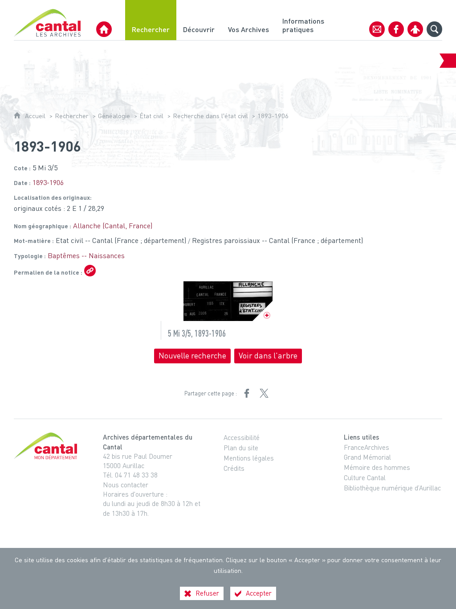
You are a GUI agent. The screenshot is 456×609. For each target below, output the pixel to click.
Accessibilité (242, 437)
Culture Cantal (365, 477)
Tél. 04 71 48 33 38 (130, 475)
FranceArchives (366, 447)
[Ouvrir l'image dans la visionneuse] (228, 301)
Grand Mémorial (367, 457)
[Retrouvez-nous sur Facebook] (396, 29)
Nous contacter (125, 485)
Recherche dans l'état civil (210, 115)
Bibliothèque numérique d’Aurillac (392, 488)
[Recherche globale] (434, 29)
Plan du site (241, 448)
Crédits (234, 468)
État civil (151, 115)
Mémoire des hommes (377, 467)
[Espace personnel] (415, 29)
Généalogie (114, 115)
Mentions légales (249, 458)
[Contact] (377, 29)
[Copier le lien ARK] (90, 270)
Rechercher (72, 115)
